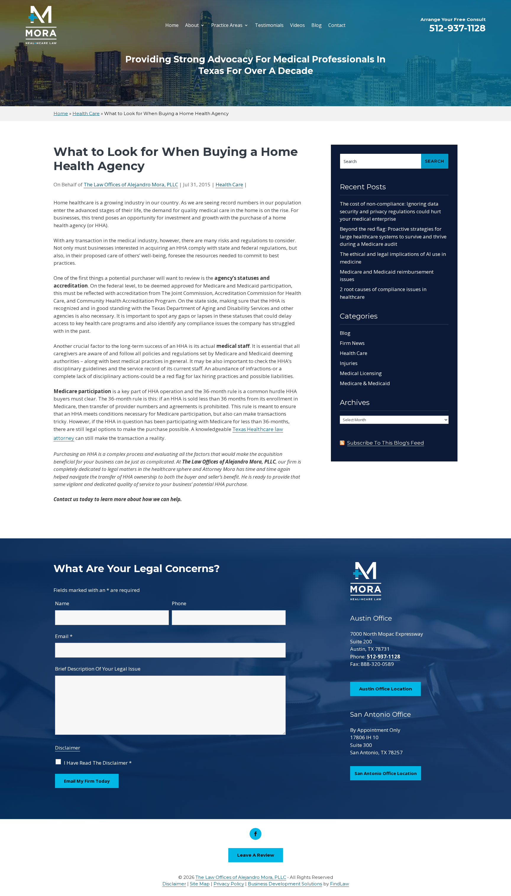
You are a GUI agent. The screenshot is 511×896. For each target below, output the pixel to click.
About (192, 25)
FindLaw (339, 884)
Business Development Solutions (285, 884)
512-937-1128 (457, 28)
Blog (316, 25)
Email (63, 636)
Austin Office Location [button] (385, 689)
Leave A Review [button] (255, 855)
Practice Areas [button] (226, 25)
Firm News (352, 343)
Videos (297, 25)
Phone (179, 603)
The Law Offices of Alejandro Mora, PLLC (131, 184)
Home (172, 25)
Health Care (229, 184)
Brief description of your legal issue (97, 668)
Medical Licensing (361, 373)
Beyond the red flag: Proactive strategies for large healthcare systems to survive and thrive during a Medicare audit (393, 236)
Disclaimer (67, 747)
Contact (336, 25)
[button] (505, 853)
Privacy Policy (229, 884)
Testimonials (269, 25)
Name (62, 603)
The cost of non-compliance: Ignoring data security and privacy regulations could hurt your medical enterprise (390, 211)
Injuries (349, 363)
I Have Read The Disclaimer (98, 762)
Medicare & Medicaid (365, 383)
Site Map (200, 884)
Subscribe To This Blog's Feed (385, 443)
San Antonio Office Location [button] (386, 773)
